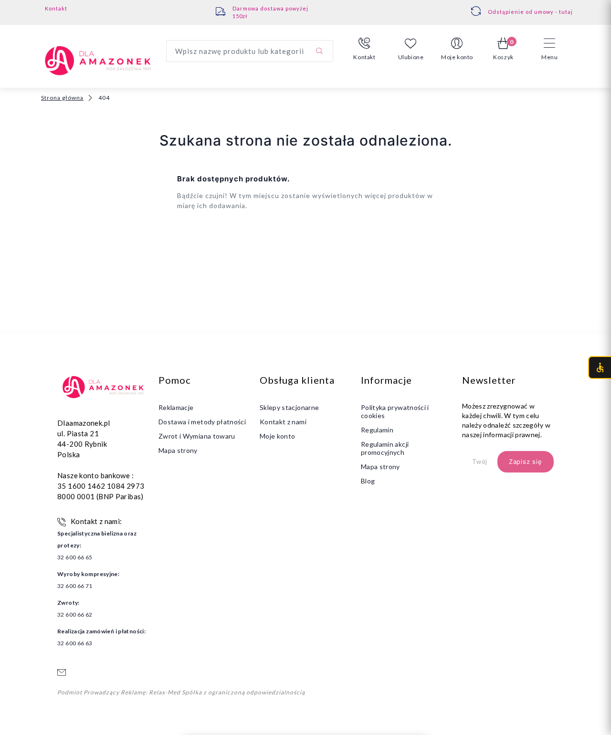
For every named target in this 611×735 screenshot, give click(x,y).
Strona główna (62, 97)
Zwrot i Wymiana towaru (196, 436)
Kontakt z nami (283, 422)
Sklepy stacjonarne (289, 407)
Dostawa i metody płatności (202, 422)
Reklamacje (176, 407)
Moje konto (277, 436)
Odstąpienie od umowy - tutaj (530, 12)
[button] (364, 49)
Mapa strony (178, 450)
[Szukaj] (319, 51)
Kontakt (56, 8)
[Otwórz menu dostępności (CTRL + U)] (599, 367)
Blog (368, 481)
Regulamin (377, 430)
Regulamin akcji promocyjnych (385, 448)
